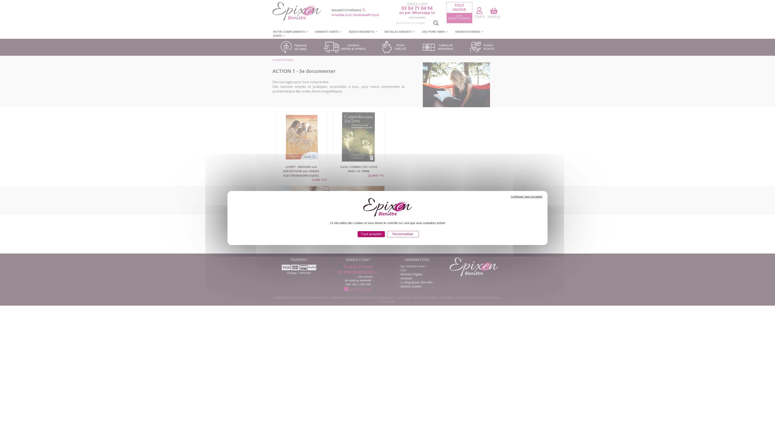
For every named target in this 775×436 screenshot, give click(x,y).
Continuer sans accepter (526, 196)
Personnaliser (403, 234)
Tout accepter (371, 234)
